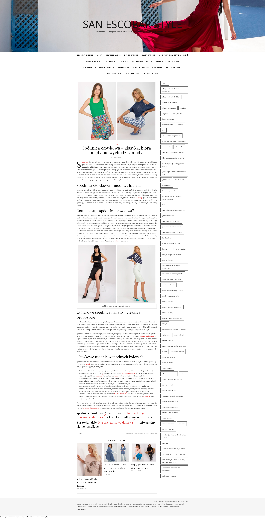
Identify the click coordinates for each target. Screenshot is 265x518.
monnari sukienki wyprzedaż (172, 318)
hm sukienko (166, 185)
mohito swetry (167, 313)
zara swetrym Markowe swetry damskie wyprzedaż (173, 461)
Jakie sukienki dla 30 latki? (171, 221)
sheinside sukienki (168, 357)
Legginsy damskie (85, 55)
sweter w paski (167, 385)
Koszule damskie (174, 67)
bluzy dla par (177, 113)
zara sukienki (166, 454)
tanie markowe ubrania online (172, 396)
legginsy (165, 249)
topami (116, 376)
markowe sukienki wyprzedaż (172, 274)
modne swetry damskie (170, 296)
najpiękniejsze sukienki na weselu (174, 329)
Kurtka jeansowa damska (115, 422)
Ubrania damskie (152, 74)
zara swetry (180, 454)
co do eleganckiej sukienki (171, 136)
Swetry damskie (133, 74)
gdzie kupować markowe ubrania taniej (174, 173)
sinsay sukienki (167, 363)
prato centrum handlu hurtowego (174, 346)
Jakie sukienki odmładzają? (171, 227)
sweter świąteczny (169, 390)
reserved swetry (178, 351)
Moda (99, 55)
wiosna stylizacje (168, 429)
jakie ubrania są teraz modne (172, 55)
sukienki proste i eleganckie (172, 379)
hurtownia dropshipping (90, 408)
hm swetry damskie (169, 191)
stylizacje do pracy (169, 374)
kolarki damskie (113, 55)
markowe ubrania (168, 285)
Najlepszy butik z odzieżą (167, 61)
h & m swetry (180, 180)
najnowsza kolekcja (128, 373)
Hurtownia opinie (94, 61)
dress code (166, 147)
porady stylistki (167, 340)
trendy (88, 364)
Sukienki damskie (114, 74)
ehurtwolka (179, 147)
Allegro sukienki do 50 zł (170, 97)
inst (163, 204)
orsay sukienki (179, 335)
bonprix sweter (167, 125)
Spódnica (85, 162)
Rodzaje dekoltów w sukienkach (98, 67)
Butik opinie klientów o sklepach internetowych (129, 61)
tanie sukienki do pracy (170, 407)
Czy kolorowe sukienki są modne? (174, 141)
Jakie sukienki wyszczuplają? (172, 232)
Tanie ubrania (167, 418)
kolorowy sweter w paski (171, 243)
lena (80, 433)
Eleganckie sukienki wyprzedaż (173, 158)
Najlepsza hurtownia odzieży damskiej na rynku (140, 67)
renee (164, 351)
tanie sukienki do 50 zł (170, 402)
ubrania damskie (168, 424)
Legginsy (117, 144)
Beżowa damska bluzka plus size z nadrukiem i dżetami (87, 482)
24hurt (164, 83)
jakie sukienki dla (168, 216)
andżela (183, 108)
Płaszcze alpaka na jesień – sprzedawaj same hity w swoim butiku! (116, 468)
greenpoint (166, 180)
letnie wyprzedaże (179, 249)
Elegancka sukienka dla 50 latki (173, 152)
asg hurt (165, 113)
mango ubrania (167, 260)
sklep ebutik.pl (167, 368)
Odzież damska (120, 394)
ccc (163, 130)
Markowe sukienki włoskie (171, 279)
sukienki (117, 241)
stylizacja (146, 396)
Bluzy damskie (148, 55)
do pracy (139, 197)
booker (180, 125)
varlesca (182, 424)
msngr (164, 324)
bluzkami (99, 376)
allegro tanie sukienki (169, 102)
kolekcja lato (166, 238)
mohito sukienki (167, 301)
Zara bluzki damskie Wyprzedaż (173, 448)
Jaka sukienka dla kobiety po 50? (173, 210)
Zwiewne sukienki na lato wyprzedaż (171, 469)
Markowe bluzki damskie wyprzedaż (171, 267)
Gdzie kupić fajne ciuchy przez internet (173, 164)
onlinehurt (165, 335)
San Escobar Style (132, 24)
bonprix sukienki (168, 119)
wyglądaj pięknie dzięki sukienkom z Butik (174, 436)
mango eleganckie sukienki (171, 255)
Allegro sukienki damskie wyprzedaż (171, 90)
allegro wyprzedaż (169, 108)
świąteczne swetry (169, 476)
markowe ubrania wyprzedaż (172, 290)
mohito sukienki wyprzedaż (172, 307)
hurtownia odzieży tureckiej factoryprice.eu (172, 197)
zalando (165, 443)
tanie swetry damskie (170, 413)
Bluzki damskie (131, 55)
